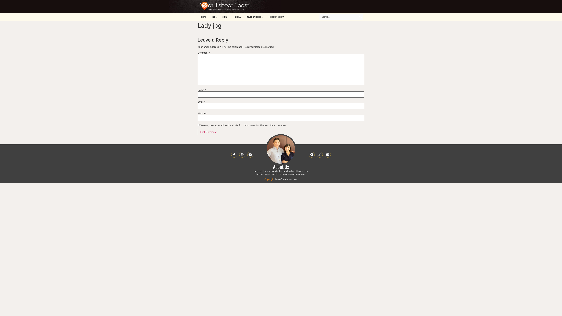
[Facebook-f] (234, 155)
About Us (281, 167)
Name (202, 90)
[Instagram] (242, 155)
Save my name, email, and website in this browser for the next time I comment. (244, 125)
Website (202, 113)
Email (201, 102)
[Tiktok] (320, 155)
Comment (204, 52)
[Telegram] (312, 155)
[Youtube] (250, 155)
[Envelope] (328, 155)
